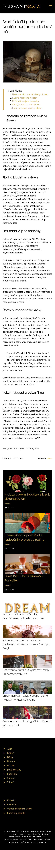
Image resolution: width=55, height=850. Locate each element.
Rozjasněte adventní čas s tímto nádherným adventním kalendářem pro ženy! (26, 644)
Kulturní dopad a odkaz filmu (26, 108)
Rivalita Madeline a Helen (24, 97)
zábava (49, 458)
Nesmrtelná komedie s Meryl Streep (30, 94)
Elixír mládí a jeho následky (25, 101)
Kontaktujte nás (32, 448)
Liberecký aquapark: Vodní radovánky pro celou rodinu (24, 537)
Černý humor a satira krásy (25, 104)
